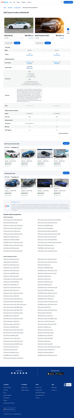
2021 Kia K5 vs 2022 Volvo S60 (10, 349)
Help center (54, 387)
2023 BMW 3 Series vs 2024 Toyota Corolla (47, 270)
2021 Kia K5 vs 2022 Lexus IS (44, 341)
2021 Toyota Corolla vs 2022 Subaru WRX (47, 324)
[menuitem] (11, 2)
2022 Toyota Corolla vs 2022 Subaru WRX (13, 310)
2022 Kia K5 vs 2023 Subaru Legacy (46, 245)
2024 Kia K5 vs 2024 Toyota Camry (11, 259)
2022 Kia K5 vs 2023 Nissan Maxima (12, 239)
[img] (11, 193)
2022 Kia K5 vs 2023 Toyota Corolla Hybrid (13, 225)
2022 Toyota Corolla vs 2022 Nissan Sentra (13, 312)
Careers (5, 400)
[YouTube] (17, 373)
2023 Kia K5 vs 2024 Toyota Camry (11, 290)
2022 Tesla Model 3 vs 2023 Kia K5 (11, 321)
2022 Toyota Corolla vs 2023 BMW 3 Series (13, 307)
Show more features (63, 133)
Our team (6, 390)
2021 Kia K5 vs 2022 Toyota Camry (45, 329)
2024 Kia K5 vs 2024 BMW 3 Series (45, 267)
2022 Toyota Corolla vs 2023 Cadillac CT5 (13, 298)
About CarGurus (7, 387)
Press (5, 392)
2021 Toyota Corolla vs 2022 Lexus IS (12, 338)
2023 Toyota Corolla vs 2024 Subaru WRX (13, 250)
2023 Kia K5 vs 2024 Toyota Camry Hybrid (47, 273)
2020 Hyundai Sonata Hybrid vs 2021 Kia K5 (13, 358)
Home (5, 7)
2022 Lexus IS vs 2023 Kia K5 (44, 307)
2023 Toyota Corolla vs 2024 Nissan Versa (13, 233)
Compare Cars (17, 7)
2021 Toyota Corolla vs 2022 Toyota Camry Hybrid (49, 346)
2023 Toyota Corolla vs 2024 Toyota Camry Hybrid (49, 233)
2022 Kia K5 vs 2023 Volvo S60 (10, 222)
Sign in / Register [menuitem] (68, 2)
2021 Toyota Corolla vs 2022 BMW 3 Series (13, 343)
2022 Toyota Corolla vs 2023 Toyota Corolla (48, 301)
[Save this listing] (18, 156)
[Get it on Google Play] (60, 374)
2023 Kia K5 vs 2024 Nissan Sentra (11, 270)
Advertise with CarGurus (9, 403)
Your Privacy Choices (40, 392)
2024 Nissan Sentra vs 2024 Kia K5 (11, 267)
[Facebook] (12, 373)
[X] (15, 373)
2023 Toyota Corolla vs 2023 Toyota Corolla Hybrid (49, 219)
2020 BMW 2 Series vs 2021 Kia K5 (11, 355)
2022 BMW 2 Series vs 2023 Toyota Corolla (13, 242)
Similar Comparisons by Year (10, 256)
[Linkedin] (23, 373)
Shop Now (17, 43)
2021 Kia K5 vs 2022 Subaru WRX (45, 343)
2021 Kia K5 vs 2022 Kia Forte (44, 326)
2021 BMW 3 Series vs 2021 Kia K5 (45, 335)
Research (10, 7)
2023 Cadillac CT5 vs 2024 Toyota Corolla (13, 278)
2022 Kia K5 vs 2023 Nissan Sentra (11, 248)
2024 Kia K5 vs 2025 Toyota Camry (11, 264)
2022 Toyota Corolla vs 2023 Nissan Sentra (13, 301)
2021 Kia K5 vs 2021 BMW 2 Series (11, 335)
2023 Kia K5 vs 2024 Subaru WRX (11, 276)
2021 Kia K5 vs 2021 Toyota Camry (11, 346)
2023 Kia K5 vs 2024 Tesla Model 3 (11, 281)
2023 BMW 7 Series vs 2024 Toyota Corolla (47, 293)
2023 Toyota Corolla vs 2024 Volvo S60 (12, 228)
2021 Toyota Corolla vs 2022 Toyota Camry (13, 341)
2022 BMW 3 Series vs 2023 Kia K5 (45, 298)
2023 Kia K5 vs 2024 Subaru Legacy (46, 290)
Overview (31, 38)
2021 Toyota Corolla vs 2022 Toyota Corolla (13, 329)
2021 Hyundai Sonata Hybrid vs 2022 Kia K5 (47, 231)
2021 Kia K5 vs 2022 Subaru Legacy (46, 332)
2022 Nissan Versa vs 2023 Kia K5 (45, 315)
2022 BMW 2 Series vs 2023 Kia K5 (11, 315)
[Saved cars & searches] (61, 2)
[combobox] (9, 409)
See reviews (29, 63)
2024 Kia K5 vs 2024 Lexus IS (44, 264)
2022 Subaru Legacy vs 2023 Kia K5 (12, 324)
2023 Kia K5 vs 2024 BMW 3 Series (11, 273)
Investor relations (7, 395)
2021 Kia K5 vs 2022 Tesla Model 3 (45, 338)
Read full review (29, 68)
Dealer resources (25, 390)
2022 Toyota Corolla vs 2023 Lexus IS (46, 295)
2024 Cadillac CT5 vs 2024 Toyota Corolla (47, 259)
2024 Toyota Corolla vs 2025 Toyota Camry (47, 261)
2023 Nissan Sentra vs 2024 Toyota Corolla (47, 287)
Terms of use (38, 387)
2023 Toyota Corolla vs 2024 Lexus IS (12, 231)
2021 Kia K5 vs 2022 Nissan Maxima (46, 352)
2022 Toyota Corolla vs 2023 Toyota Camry (47, 310)
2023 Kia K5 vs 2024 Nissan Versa (45, 281)
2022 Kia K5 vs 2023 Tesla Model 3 (45, 228)
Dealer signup (24, 387)
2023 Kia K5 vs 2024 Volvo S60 (45, 284)
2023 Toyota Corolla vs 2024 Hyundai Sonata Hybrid (49, 242)
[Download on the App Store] (51, 374)
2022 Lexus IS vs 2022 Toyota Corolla (46, 321)
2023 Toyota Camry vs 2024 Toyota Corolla (13, 293)
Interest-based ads (40, 395)
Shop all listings (29, 55)
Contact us (54, 390)
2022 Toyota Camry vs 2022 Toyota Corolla (13, 318)
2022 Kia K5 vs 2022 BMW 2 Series (45, 225)
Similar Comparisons (8, 217)
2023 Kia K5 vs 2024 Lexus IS (44, 278)
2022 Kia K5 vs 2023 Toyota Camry (11, 236)
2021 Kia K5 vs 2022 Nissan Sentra (11, 352)
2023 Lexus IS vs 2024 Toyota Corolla (12, 287)
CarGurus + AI (16, 202)
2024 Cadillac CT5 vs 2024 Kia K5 (11, 261)
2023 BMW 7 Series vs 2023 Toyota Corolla (13, 245)
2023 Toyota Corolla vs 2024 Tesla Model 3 (47, 239)
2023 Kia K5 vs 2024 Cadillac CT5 (11, 284)
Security (37, 397)
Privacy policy (39, 390)
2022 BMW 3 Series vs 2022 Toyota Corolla (47, 304)
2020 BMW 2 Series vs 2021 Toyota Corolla (47, 355)
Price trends (6, 397)
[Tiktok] (26, 373)
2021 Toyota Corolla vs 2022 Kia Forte (46, 349)
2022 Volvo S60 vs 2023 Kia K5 (45, 312)
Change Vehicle (8, 43)
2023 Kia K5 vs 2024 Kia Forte (44, 276)
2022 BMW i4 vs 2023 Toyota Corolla (46, 248)
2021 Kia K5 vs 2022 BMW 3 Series (11, 326)
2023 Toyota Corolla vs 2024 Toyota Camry (47, 250)
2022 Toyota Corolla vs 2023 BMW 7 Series (47, 318)
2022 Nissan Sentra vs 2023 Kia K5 (11, 295)
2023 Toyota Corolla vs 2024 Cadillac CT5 (13, 219)
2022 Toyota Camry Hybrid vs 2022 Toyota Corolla (15, 304)
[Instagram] (20, 373)
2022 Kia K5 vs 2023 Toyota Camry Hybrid (47, 236)
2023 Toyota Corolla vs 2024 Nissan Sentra (47, 222)
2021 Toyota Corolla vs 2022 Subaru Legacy (13, 332)
